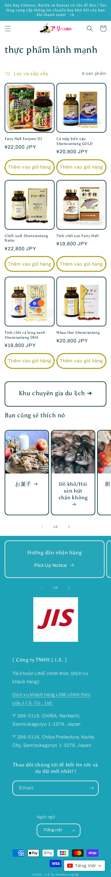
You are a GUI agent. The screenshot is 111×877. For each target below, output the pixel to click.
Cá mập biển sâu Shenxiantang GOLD (74, 141)
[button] (7, 28)
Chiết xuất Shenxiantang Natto (26, 238)
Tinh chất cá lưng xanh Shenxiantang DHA (25, 335)
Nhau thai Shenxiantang (78, 332)
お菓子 (23, 484)
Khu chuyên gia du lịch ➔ (55, 393)
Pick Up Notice (50, 565)
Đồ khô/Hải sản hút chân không (73, 491)
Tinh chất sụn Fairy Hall (77, 236)
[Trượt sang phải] (69, 526)
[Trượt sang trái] (42, 526)
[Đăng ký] (91, 788)
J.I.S (47, 874)
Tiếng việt (52, 830)
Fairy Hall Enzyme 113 (23, 139)
